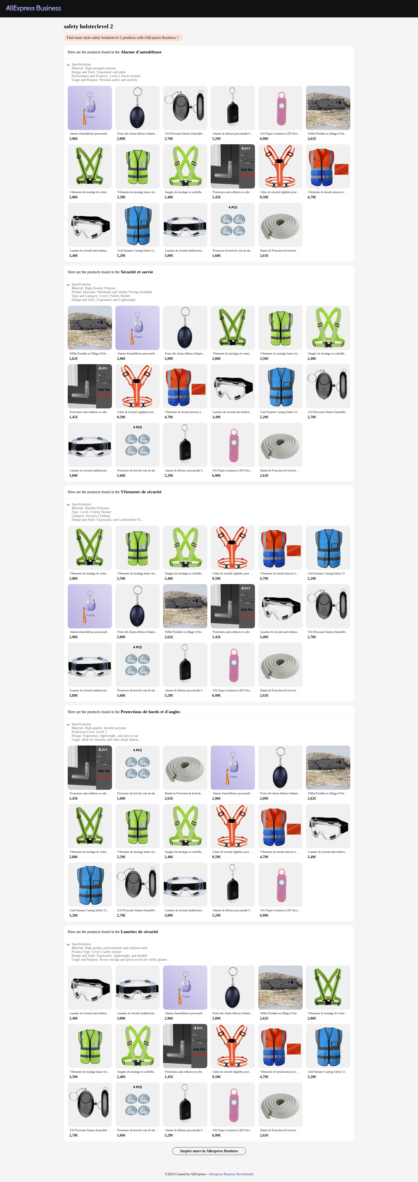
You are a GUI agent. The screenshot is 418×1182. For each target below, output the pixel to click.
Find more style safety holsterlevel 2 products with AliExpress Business (121, 38)
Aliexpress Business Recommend (231, 1174)
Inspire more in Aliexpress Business (209, 1151)
